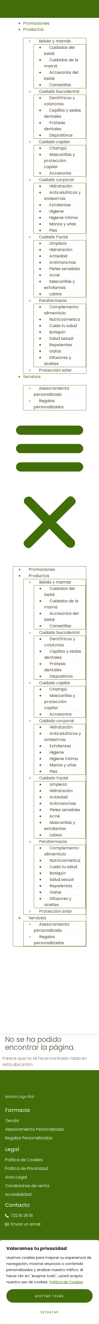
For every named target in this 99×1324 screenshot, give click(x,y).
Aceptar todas (49, 1296)
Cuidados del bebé (59, 50)
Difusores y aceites (57, 361)
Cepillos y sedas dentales (62, 113)
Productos (33, 29)
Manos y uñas (62, 224)
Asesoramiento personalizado (51, 391)
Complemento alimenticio (61, 310)
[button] (49, 485)
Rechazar (49, 1312)
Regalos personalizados (49, 404)
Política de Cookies (66, 1282)
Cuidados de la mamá (61, 63)
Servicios (32, 377)
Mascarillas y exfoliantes (59, 284)
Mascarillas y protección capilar (59, 161)
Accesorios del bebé (61, 75)
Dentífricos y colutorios (59, 101)
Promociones (36, 23)
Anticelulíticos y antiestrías (62, 195)
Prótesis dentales (54, 126)
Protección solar (55, 370)
